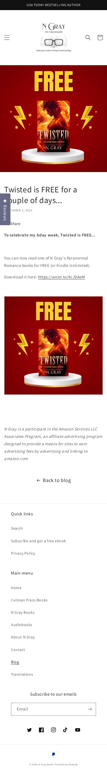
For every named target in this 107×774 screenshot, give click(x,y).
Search (17, 528)
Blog (15, 661)
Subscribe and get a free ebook (38, 540)
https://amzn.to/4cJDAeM (61, 276)
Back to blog (57, 480)
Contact (18, 649)
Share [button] (15, 223)
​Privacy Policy (23, 553)
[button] (7, 38)
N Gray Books (23, 612)
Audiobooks (21, 624)
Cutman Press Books (29, 600)
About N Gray (23, 637)
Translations (22, 674)
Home (16, 587)
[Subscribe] (90, 709)
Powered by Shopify (66, 764)
